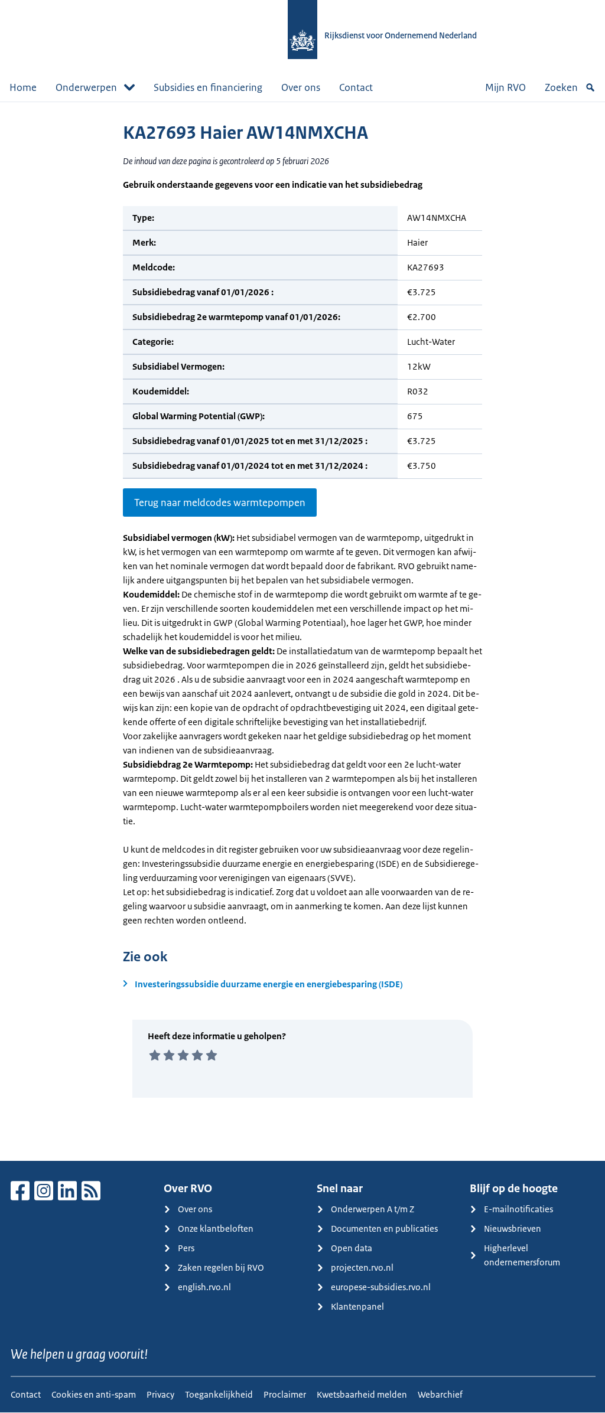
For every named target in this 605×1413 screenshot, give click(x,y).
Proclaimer (285, 1394)
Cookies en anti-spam (93, 1394)
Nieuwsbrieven (512, 1228)
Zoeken (561, 87)
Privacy (160, 1394)
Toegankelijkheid (219, 1394)
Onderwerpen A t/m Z (372, 1209)
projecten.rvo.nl (362, 1267)
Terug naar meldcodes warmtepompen (219, 502)
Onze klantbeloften (215, 1228)
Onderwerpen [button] (86, 87)
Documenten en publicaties (384, 1228)
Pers (186, 1248)
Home (23, 87)
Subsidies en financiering (208, 87)
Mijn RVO (505, 87)
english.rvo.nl (204, 1287)
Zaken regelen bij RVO (221, 1267)
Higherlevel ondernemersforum (522, 1255)
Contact (356, 87)
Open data (351, 1248)
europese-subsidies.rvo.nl (381, 1287)
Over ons (300, 87)
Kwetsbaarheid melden (362, 1394)
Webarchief (440, 1394)
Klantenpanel (357, 1306)
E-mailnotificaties (518, 1209)
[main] (302, 631)
